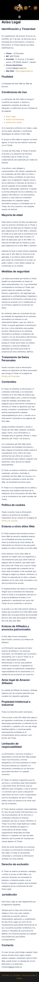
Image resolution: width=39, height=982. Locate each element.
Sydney (19, 978)
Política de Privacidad (15, 119)
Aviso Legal (10, 116)
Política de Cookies (14, 122)
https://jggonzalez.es (24, 71)
